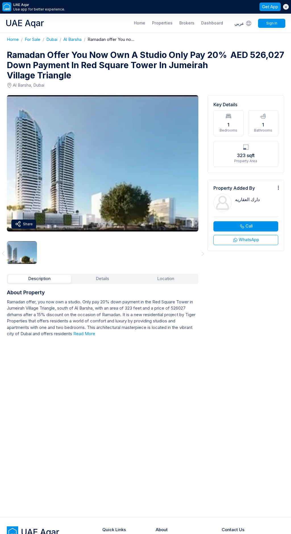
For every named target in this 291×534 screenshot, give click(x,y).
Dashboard (212, 22)
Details (102, 278)
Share (28, 224)
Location (165, 278)
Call (249, 226)
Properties (162, 22)
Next (202, 253)
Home (139, 22)
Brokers (186, 22)
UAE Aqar (25, 23)
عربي (239, 23)
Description (39, 278)
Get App (270, 6)
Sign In (271, 23)
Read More (84, 333)
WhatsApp (249, 239)
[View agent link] (246, 215)
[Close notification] (286, 7)
